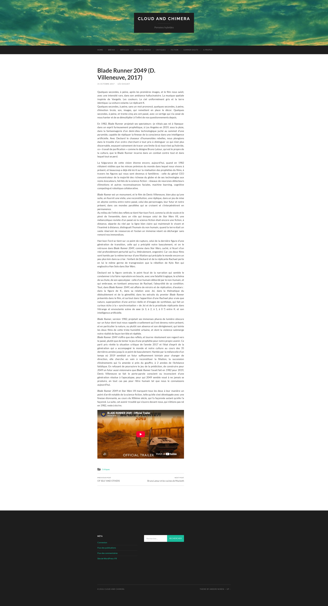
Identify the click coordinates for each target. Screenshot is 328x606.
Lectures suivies (142, 50)
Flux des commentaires (107, 553)
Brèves (111, 50)
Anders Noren (217, 589)
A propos (207, 50)
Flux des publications (106, 547)
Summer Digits (190, 50)
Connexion (102, 542)
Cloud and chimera (164, 18)
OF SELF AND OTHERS (108, 479)
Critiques (161, 50)
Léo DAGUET (124, 84)
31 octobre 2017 (106, 84)
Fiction (174, 50)
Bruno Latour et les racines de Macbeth (165, 479)
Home (100, 50)
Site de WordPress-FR (107, 558)
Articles (124, 50)
